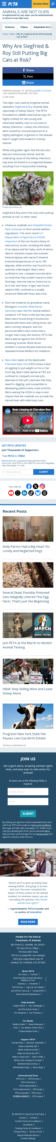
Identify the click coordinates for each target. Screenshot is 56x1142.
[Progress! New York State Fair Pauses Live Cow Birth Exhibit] (28, 725)
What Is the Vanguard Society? (28, 1060)
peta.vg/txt (6, 463)
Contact (33, 1118)
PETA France (34, 1079)
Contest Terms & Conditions (28, 1121)
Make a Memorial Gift (28, 1050)
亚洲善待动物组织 (21, 1096)
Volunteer (33, 984)
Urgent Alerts (19, 1006)
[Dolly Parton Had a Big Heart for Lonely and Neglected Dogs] (28, 537)
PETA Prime (17, 987)
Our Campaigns (36, 1006)
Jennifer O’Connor (42, 90)
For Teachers (36, 1013)
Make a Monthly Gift (28, 1046)
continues (17, 229)
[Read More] (28, 888)
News (12, 34)
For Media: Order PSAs (31, 1028)
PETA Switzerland (21, 1089)
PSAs (15, 1028)
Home (5, 34)
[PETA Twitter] (35, 486)
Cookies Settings (28, 1138)
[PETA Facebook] (29, 486)
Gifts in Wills (37, 1057)
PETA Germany (28, 1082)
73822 (21, 456)
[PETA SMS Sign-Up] (18, 493)
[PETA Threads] (44, 493)
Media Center (19, 1024)
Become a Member (35, 1043)
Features (10, 27)
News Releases (36, 1024)
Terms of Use (35, 1132)
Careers (34, 974)
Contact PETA (39, 991)
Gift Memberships (21, 1067)
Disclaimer (28, 1125)
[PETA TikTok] (31, 493)
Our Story (22, 974)
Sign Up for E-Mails (35, 987)
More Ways (38, 1067)
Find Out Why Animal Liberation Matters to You (28, 979)
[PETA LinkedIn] (24, 493)
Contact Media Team (28, 1031)
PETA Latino (37, 1096)
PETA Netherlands (28, 1086)
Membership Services (28, 1064)
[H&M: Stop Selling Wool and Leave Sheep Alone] (28, 679)
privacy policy (42, 834)
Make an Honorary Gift (27, 1053)
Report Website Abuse (28, 1135)
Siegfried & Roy (24, 106)
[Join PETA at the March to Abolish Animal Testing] (28, 634)
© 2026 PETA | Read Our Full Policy (28, 1114)
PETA (11, 456)
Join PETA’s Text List (20, 991)
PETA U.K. (20, 1079)
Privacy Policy (20, 1132)
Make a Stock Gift (20, 1057)
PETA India (37, 1089)
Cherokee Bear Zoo (16, 364)
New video (11, 360)
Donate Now (17, 1043)
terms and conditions (41, 825)
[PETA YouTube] (11, 493)
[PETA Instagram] (42, 486)
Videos (24, 27)
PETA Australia (21, 1093)
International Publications (28, 994)
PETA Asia (36, 1093)
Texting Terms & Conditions (28, 1128)
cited (25, 310)
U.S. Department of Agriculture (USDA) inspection (25, 237)
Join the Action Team (28, 1009)
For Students (20, 1013)
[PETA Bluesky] (38, 493)
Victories (22, 984)
